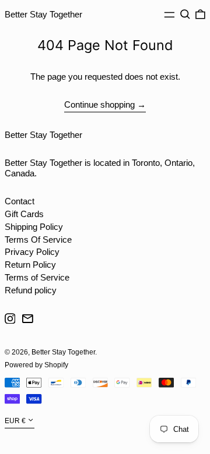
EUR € (15, 421)
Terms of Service (37, 277)
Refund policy (31, 290)
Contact (19, 201)
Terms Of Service (38, 239)
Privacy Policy (32, 252)
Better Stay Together (43, 14)
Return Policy (30, 264)
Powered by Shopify (36, 365)
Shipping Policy (34, 227)
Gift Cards (24, 214)
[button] (185, 14)
